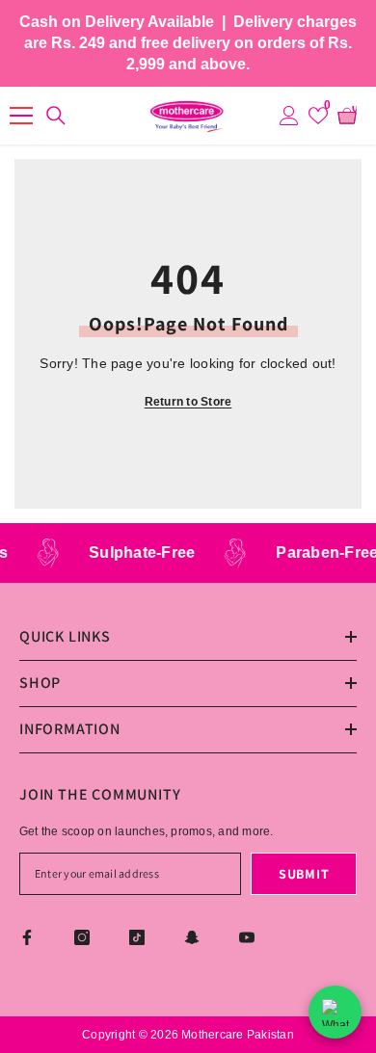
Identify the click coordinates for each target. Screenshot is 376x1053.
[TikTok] (137, 937)
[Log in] (289, 115)
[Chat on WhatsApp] (335, 1012)
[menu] (21, 115)
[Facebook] (27, 937)
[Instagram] (82, 937)
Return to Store (188, 401)
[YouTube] (247, 937)
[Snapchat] (192, 937)
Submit (304, 873)
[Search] (53, 115)
